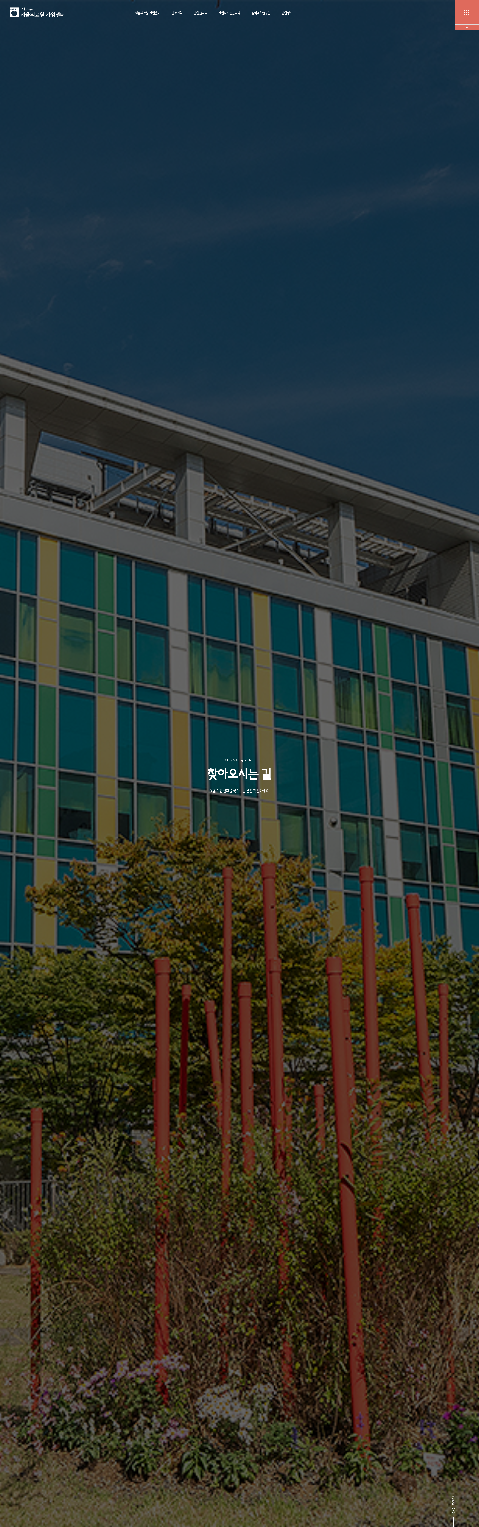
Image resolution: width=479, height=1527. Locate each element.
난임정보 (287, 13)
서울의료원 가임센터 (147, 13)
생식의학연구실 (260, 13)
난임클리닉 (200, 13)
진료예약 (176, 13)
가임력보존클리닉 (229, 13)
